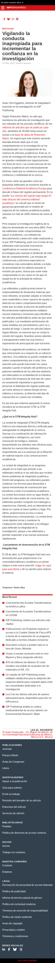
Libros (5, 768)
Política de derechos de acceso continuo (24, 833)
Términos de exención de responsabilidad (25, 910)
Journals (7, 749)
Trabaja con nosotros (13, 852)
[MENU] (2, 8)
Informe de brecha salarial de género (22, 898)
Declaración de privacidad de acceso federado (27, 885)
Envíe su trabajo (11, 794)
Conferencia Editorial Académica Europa (24, 188)
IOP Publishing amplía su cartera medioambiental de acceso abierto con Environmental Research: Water (27, 710)
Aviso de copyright (12, 923)
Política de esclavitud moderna (19, 904)
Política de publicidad (14, 891)
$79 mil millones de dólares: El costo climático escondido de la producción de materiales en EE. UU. (27, 666)
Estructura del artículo (14, 807)
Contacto (7, 865)
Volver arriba (27, 960)
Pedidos (6, 826)
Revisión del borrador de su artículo (21, 800)
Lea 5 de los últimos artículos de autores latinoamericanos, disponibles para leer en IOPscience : (29, 698)
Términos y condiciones (15, 936)
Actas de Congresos (13, 761)
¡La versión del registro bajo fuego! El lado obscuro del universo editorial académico (26, 199)
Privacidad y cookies (13, 930)
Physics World (10, 755)
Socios (6, 846)
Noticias (8, 28)
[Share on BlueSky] (9, 19)
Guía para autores (12, 787)
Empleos (7, 872)
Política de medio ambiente (17, 917)
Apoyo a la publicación (14, 781)
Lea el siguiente (28, 733)
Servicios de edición (13, 813)
